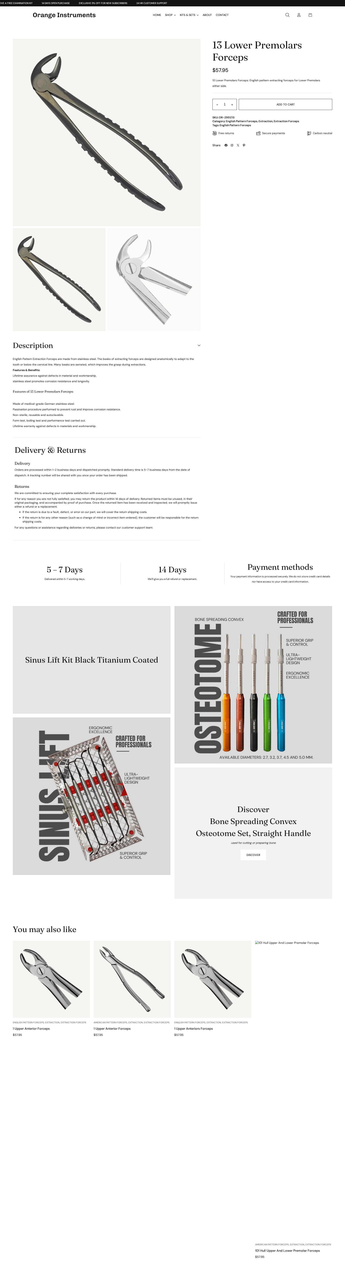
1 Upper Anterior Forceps (31, 1029)
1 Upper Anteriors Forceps (193, 1029)
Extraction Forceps (286, 121)
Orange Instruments (64, 15)
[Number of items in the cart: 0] (310, 15)
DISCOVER (253, 855)
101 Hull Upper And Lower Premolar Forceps (287, 1251)
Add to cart (286, 104)
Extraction (266, 121)
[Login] (298, 15)
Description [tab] (33, 345)
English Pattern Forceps (241, 121)
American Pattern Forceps (110, 1022)
